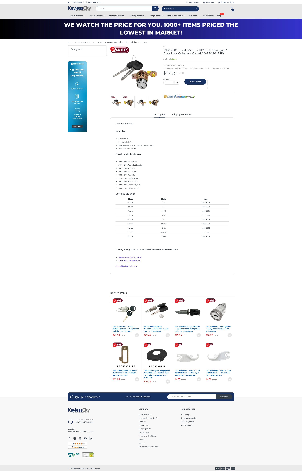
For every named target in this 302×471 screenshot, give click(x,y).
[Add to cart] (137, 335)
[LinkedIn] (91, 439)
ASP (164, 46)
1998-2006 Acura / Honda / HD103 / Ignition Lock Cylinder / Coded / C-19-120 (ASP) (126, 328)
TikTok (226, 68)
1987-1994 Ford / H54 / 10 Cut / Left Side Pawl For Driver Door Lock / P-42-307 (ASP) (218, 372)
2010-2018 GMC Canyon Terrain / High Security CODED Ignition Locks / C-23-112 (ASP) (187, 328)
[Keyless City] (80, 8)
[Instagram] (74, 438)
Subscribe (224, 397)
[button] (207, 82)
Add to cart (196, 82)
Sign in (232, 2)
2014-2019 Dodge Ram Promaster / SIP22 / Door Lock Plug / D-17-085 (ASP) (156, 328)
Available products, (186, 68)
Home (70, 42)
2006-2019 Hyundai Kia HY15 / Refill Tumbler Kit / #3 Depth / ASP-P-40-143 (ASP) (125, 372)
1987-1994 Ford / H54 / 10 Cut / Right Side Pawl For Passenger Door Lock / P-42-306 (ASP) (187, 372)
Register (224, 2)
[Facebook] (69, 438)
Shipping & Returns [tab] (181, 114)
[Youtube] (85, 438)
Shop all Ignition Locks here (126, 266)
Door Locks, (198, 68)
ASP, (176, 68)
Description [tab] (159, 114)
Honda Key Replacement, (214, 68)
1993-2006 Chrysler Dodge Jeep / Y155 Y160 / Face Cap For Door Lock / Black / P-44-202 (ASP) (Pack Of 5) (157, 374)
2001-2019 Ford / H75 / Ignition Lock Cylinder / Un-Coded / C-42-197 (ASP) (218, 328)
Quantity (166, 79)
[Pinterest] (80, 438)
